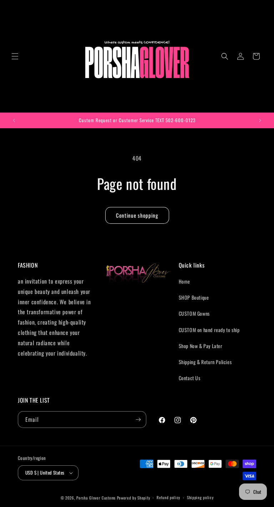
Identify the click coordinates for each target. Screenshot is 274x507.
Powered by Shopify (133, 498)
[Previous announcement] (14, 120)
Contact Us (190, 378)
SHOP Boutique (194, 297)
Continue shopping (137, 215)
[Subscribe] (138, 419)
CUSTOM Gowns (194, 313)
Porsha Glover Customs (96, 498)
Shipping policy (200, 497)
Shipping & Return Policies (205, 362)
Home (184, 281)
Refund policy (168, 497)
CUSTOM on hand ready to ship (209, 329)
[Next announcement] (260, 120)
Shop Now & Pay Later (201, 346)
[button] (15, 56)
